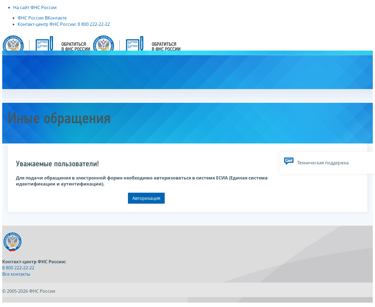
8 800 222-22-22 (18, 268)
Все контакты (16, 274)
